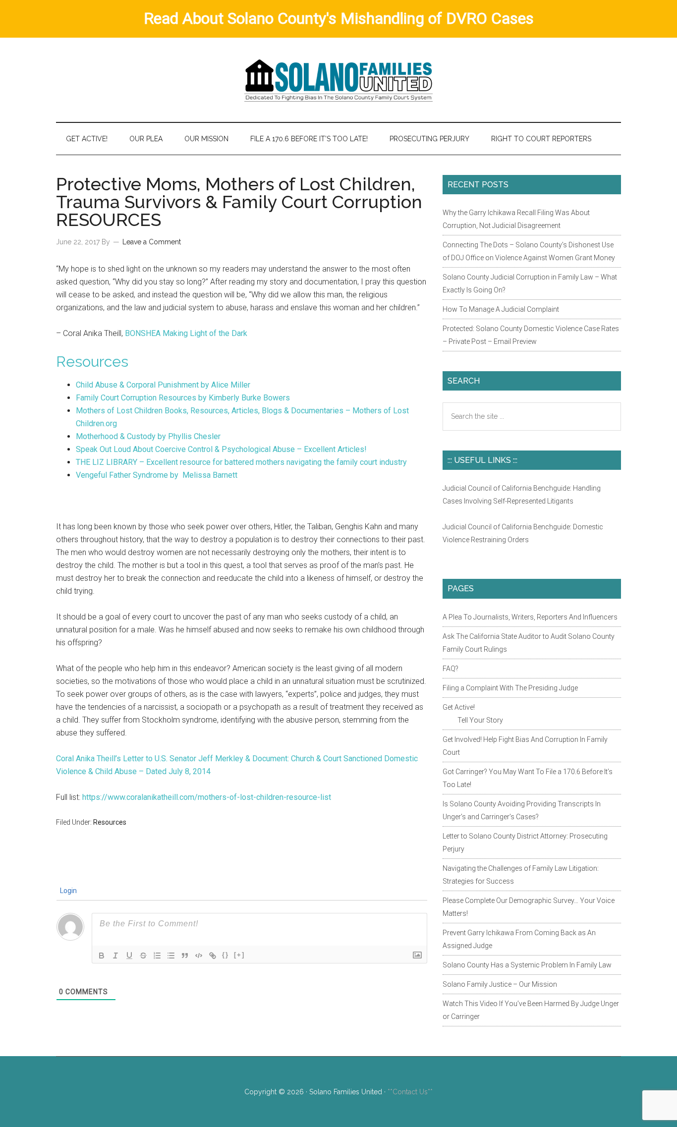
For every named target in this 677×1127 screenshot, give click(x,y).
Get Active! (459, 707)
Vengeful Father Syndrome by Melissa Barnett (156, 475)
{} (225, 954)
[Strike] (143, 955)
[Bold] (102, 955)
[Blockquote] (185, 955)
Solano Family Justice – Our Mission (500, 984)
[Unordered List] (171, 955)
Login (67, 891)
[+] (239, 954)
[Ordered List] (157, 955)
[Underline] (129, 955)
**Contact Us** (410, 1092)
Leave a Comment (151, 242)
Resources (92, 361)
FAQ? (450, 669)
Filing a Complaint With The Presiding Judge (510, 688)
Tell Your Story (480, 720)
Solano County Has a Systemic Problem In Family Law (527, 965)
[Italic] (115, 955)
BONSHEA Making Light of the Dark (186, 333)
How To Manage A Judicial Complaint (501, 309)
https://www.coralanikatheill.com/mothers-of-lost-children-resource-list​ (206, 797)
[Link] (213, 955)
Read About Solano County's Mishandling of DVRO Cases (339, 18)
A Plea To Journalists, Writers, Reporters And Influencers (530, 617)
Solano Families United (338, 79)
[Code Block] (199, 955)
